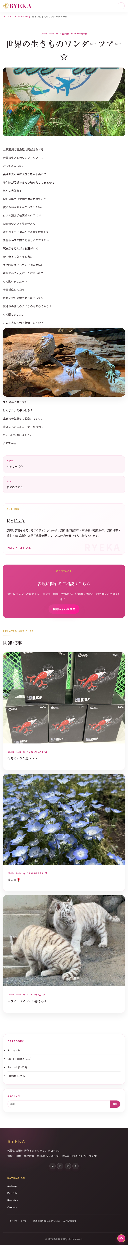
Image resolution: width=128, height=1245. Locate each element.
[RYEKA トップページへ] (17, 6)
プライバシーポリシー (18, 1220)
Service (13, 1200)
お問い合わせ (69, 1220)
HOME (8, 16)
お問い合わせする (64, 609)
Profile (12, 1193)
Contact (13, 1207)
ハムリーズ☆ (15, 464)
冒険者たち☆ (15, 484)
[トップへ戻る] (121, 1238)
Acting (12, 1050)
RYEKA (16, 1141)
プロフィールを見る (18, 548)
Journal (12, 1067)
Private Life (15, 1076)
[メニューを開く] (121, 5)
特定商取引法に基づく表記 (46, 1220)
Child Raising (22, 16)
